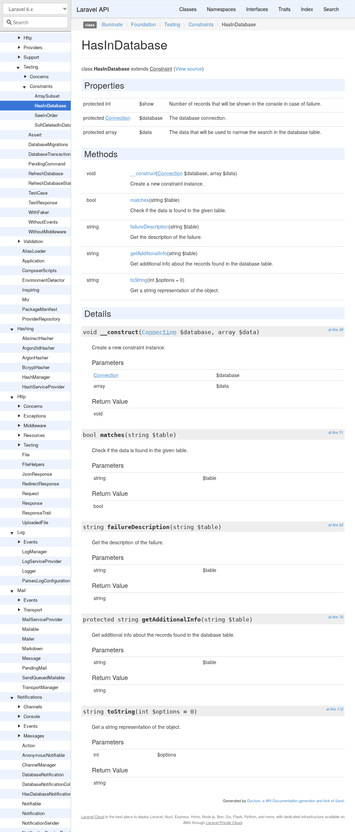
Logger (29, 570)
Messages (34, 735)
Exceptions (35, 415)
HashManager (36, 377)
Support (31, 57)
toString (138, 279)
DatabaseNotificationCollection (53, 784)
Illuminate (112, 24)
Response (32, 503)
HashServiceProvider (43, 386)
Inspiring (30, 289)
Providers (33, 47)
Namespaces (221, 9)
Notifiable (31, 803)
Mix (25, 299)
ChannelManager (39, 764)
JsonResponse (37, 474)
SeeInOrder (46, 115)
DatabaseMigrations (48, 144)
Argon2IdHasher (38, 348)
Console (32, 716)
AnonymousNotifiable (43, 755)
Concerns (39, 76)
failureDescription (149, 226)
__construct (143, 173)
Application (33, 260)
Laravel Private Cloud (224, 822)
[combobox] (35, 22)
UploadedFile (35, 522)
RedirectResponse (40, 483)
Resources (34, 435)
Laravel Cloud (92, 816)
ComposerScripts (39, 270)
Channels (33, 706)
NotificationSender (40, 823)
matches (139, 199)
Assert (35, 134)
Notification (33, 813)
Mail (21, 590)
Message (31, 658)
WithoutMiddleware (47, 231)
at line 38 (335, 329)
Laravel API (93, 9)
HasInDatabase (50, 105)
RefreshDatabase (45, 173)
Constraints (41, 86)
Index (307, 9)
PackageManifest (39, 309)
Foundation (143, 24)
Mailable (30, 629)
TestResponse (42, 202)
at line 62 (335, 524)
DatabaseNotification (43, 774)
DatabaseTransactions (50, 154)
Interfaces (257, 9)
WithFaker (38, 212)
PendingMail (34, 667)
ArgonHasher (35, 357)
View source (188, 68)
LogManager (34, 551)
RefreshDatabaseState (51, 183)
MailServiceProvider (42, 619)
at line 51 (335, 432)
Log (21, 532)
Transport (33, 609)
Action (28, 745)
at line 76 (335, 616)
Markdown (32, 648)
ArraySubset (47, 95)
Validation (33, 241)
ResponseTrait (36, 512)
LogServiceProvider (41, 561)
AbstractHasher (37, 338)
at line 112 (334, 709)
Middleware (35, 425)
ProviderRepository (41, 318)
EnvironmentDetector (43, 280)
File (25, 454)
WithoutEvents (43, 221)
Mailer (28, 638)
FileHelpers (33, 464)
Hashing (25, 328)
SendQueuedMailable (43, 677)
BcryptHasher (36, 367)
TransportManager (40, 687)
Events (31, 541)
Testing (31, 66)
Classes (188, 9)
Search (331, 9)
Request (30, 493)
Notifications (29, 697)
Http (28, 37)
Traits (284, 9)
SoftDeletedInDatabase (58, 125)
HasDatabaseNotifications (48, 793)
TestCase (37, 192)
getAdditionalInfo (148, 253)
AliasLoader (34, 251)
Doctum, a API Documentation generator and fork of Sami (295, 800)
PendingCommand (46, 163)
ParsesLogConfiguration (46, 580)
